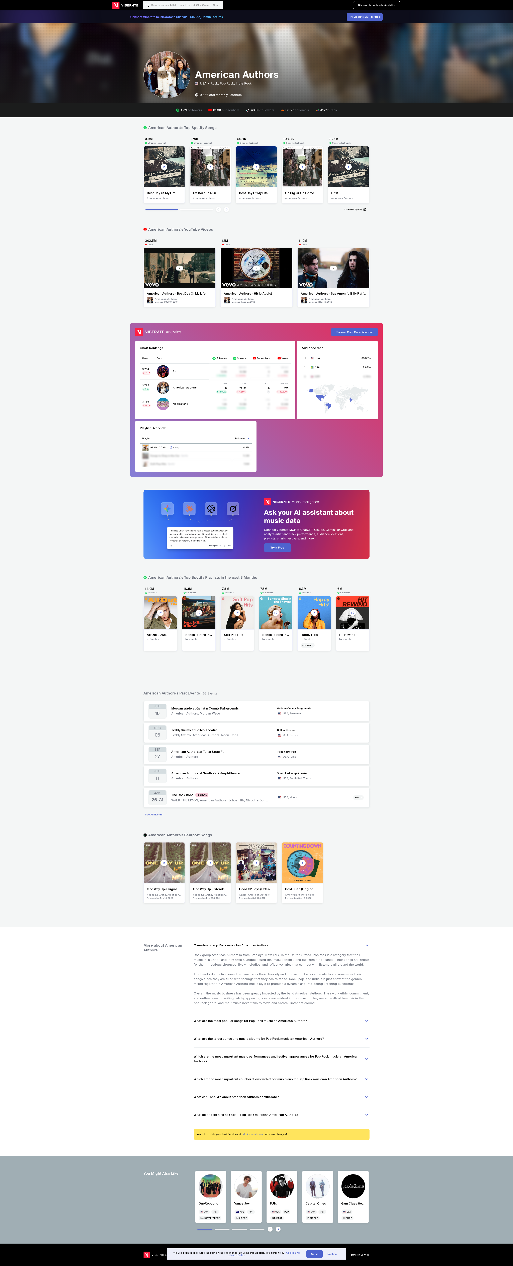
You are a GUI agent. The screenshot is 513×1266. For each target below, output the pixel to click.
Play (164, 167)
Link (171, 447)
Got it (314, 1254)
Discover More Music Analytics (377, 5)
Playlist (146, 438)
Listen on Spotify (353, 209)
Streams (241, 358)
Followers (221, 358)
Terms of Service (359, 1254)
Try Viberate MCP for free (364, 16)
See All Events (153, 814)
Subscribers (263, 358)
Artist (160, 358)
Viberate (125, 5)
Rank (145, 358)
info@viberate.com (253, 1134)
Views (285, 358)
